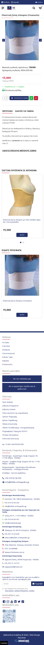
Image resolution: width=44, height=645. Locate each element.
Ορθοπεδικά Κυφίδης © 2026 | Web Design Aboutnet (21, 636)
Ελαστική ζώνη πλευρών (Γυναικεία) (17, 301)
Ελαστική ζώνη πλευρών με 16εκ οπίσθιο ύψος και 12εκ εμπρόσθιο (22, 221)
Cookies (4, 643)
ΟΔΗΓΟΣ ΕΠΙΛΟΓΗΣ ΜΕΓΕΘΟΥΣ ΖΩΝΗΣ (19, 150)
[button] (3, 40)
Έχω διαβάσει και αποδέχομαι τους (19, 590)
